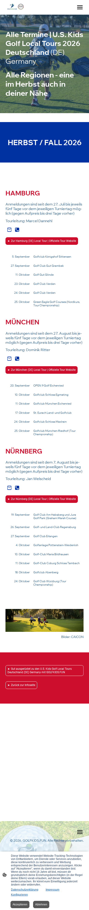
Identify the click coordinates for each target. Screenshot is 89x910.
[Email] (9, 230)
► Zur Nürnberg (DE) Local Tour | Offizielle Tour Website (42, 499)
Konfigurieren (19, 894)
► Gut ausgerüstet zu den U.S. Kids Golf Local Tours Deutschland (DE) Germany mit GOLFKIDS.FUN (40, 670)
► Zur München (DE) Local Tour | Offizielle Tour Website (42, 369)
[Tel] (17, 230)
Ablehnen (41, 904)
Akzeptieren (20, 904)
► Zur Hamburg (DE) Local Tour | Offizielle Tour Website (42, 241)
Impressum (52, 889)
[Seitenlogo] (15, 7)
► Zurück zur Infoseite (21, 685)
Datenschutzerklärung (24, 889)
